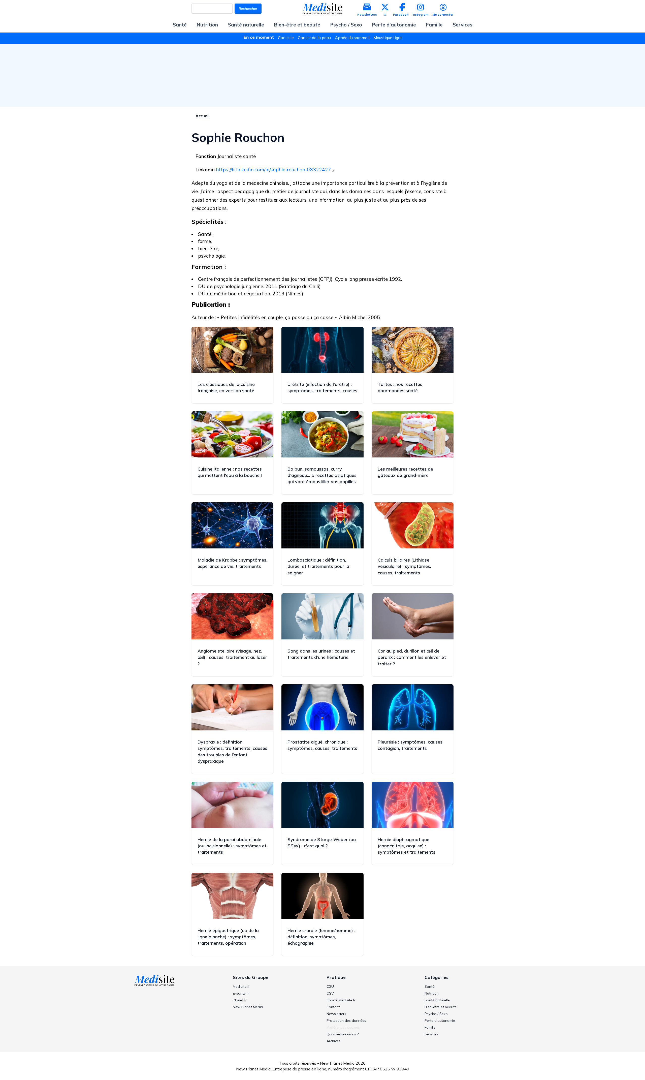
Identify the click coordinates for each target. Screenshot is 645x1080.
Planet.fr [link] (240, 1000)
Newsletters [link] (336, 1013)
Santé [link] (429, 986)
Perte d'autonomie (394, 25)
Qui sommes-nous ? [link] (343, 1034)
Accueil (202, 115)
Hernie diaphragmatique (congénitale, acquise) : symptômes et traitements (406, 846)
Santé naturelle (246, 25)
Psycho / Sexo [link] (436, 1013)
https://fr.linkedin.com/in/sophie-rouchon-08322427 (273, 170)
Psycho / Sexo (346, 25)
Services (462, 25)
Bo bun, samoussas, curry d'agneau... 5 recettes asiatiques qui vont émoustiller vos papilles (322, 475)
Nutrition (207, 25)
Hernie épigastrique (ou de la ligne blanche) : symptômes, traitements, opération (228, 937)
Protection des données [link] (346, 1020)
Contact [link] (333, 1007)
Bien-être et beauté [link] (441, 1007)
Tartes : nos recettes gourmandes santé (400, 387)
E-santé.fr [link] (241, 993)
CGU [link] (330, 986)
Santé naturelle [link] (437, 1000)
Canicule (286, 37)
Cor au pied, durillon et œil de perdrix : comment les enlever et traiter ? (412, 657)
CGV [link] (330, 993)
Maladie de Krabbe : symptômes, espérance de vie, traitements (232, 563)
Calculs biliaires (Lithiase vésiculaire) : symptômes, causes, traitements (404, 566)
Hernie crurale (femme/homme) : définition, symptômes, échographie (321, 937)
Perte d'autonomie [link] (440, 1020)
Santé (180, 25)
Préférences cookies (343, 1027)
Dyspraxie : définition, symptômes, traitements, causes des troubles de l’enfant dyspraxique (232, 751)
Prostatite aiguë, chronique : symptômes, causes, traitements (322, 745)
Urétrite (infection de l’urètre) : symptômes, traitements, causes (322, 387)
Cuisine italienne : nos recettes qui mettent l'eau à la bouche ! (230, 472)
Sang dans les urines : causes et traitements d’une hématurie (321, 654)
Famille (434, 25)
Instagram (420, 14)
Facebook (400, 14)
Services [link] (431, 1034)
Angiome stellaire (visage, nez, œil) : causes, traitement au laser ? (232, 657)
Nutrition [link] (432, 993)
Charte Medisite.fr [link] (341, 1000)
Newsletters (367, 14)
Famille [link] (430, 1027)
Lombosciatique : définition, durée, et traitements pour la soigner (318, 566)
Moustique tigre (387, 37)
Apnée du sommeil (352, 37)
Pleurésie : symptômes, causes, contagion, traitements (410, 745)
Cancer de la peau (314, 37)
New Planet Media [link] (248, 1007)
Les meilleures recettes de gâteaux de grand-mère (405, 472)
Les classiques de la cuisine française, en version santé (226, 387)
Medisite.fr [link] (241, 986)
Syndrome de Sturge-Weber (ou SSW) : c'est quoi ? (321, 843)
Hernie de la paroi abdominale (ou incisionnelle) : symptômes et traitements (232, 846)
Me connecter (443, 14)
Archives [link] (333, 1041)
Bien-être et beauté (297, 25)
